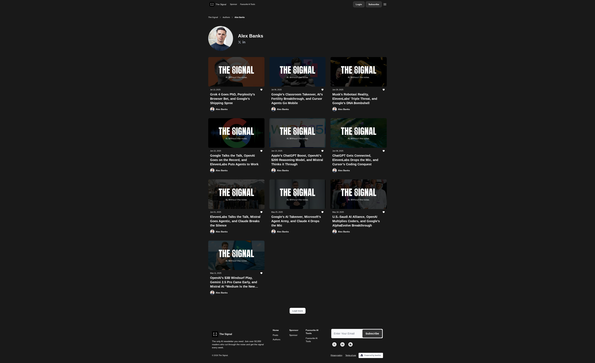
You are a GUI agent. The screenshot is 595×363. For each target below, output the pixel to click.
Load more (297, 311)
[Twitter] (334, 344)
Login (359, 4)
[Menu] (385, 4)
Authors (226, 17)
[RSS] (350, 344)
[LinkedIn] (342, 344)
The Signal (213, 17)
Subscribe (373, 4)
